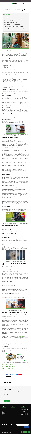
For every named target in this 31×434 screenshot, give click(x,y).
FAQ (2, 418)
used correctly (6, 91)
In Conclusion (6, 29)
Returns (3, 411)
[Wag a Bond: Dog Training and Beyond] (15, 357)
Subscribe (26, 426)
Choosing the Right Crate (9, 17)
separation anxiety (21, 336)
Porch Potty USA (5, 432)
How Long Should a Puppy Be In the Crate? (12, 24)
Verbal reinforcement (19, 168)
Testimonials (4, 413)
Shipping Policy (4, 414)
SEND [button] (9, 376)
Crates (19, 111)
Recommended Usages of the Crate (10, 18)
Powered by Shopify (9, 432)
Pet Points (3, 410)
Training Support (4, 415)
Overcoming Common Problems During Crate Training (14, 28)
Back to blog (7, 382)
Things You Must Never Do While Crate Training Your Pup (14, 26)
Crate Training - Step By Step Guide (10, 22)
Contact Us (3, 417)
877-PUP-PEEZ (23, 411)
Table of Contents (7, 14)
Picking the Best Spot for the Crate (10, 20)
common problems (23, 315)
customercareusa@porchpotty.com (25, 409)
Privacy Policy (4, 412)
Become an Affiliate (14, 410)
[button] (1, 3)
